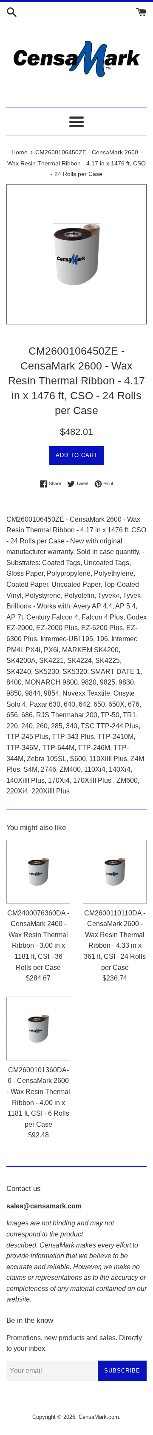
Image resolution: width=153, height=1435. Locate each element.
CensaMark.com (99, 1417)
